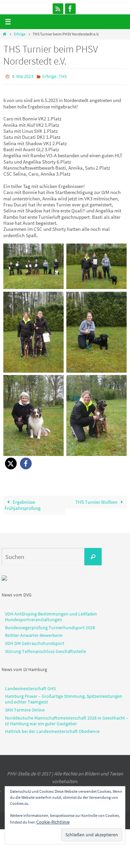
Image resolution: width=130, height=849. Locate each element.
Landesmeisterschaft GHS (30, 687)
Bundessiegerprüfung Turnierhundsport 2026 (50, 626)
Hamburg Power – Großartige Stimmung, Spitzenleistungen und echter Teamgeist (63, 697)
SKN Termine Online (25, 708)
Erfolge (20, 33)
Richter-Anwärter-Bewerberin (34, 634)
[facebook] (70, 8)
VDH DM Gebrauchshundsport (34, 642)
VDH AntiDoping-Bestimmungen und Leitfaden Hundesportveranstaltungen (51, 615)
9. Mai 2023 (22, 76)
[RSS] (58, 8)
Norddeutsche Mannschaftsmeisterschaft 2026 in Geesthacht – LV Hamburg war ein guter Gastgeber (66, 719)
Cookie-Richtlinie (53, 822)
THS (63, 76)
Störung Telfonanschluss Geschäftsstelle (45, 650)
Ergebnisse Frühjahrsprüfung (23, 503)
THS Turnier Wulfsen (96, 500)
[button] (11, 462)
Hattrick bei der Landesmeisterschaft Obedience (52, 730)
